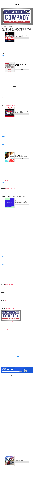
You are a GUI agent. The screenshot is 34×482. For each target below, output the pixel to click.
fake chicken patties (12, 319)
